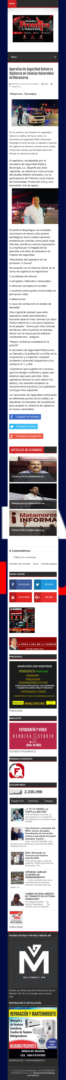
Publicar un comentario (25, 557)
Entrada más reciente (19, 563)
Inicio (35, 563)
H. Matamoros (15, 87)
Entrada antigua (49, 563)
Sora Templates (29, 1070)
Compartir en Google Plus (29, 436)
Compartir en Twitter (26, 426)
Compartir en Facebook (27, 416)
